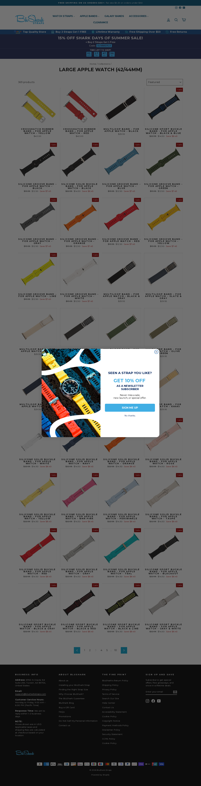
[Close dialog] (156, 352)
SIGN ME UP (130, 407)
